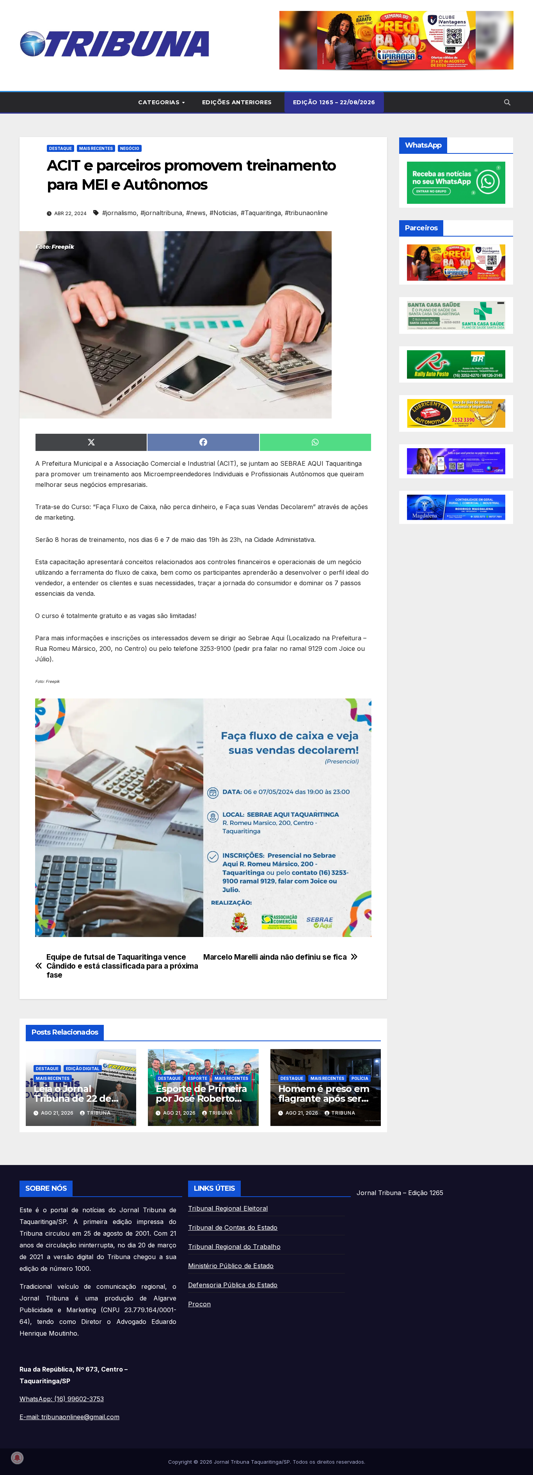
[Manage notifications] (17, 1458)
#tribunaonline (306, 213)
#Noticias (223, 213)
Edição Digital (82, 1068)
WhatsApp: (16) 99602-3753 (62, 1399)
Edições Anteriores (237, 102)
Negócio (129, 148)
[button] (396, 40)
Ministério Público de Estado (231, 1266)
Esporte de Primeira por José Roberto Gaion (201, 1098)
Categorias (159, 102)
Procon (199, 1304)
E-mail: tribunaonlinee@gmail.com (69, 1417)
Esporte (197, 1078)
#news (196, 213)
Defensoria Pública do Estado (233, 1285)
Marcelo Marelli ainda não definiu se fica (274, 957)
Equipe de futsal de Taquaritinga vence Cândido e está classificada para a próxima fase (122, 966)
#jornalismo (119, 213)
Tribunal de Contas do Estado (233, 1227)
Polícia (360, 1078)
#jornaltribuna (161, 213)
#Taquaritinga (261, 213)
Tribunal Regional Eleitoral (228, 1208)
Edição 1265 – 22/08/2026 (334, 102)
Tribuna (99, 1113)
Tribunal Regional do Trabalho (234, 1247)
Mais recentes (96, 148)
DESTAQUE (60, 148)
